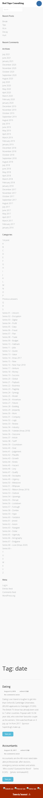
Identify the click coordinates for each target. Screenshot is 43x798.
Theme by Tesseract (20, 794)
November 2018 (9, 151)
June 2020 (6, 85)
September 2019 (9, 116)
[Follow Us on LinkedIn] (8, 788)
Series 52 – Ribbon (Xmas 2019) (15, 489)
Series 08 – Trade (9, 337)
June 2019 (6, 127)
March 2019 (7, 137)
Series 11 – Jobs (9, 347)
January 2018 (7, 186)
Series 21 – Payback (10, 382)
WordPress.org (8, 595)
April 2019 (6, 134)
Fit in (4, 28)
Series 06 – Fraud (9, 330)
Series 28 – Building (10, 406)
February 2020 (8, 99)
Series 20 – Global (10, 378)
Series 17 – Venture (10, 368)
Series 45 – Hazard (10, 465)
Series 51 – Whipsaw (11, 486)
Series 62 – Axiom (9, 524)
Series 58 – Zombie (10, 510)
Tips (4, 25)
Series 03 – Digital (9, 319)
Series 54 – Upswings (11, 496)
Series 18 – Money (10, 371)
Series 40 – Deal (9, 448)
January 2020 (7, 103)
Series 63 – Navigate (11, 527)
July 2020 (6, 82)
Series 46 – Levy (9, 468)
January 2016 (7, 227)
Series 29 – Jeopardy (11, 410)
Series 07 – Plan (9, 333)
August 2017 (7, 203)
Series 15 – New (9, 361)
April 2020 (6, 92)
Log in (5, 585)
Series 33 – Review (10, 423)
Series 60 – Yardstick (11, 517)
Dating (6, 686)
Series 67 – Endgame (11, 541)
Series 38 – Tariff (9, 441)
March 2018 (7, 179)
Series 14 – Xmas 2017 (12, 358)
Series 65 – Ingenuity (11, 534)
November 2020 (9, 68)
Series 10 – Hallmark (11, 344)
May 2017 (6, 213)
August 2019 (7, 120)
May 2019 (6, 130)
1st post (5, 240)
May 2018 (6, 172)
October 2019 (8, 113)
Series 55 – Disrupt (10, 500)
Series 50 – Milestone (11, 482)
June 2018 (6, 168)
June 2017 (6, 210)
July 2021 (6, 54)
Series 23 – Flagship (10, 389)
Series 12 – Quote (10, 351)
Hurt (4, 35)
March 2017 (7, 220)
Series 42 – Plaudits (10, 455)
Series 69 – (7, 548)
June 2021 (6, 58)
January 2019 (7, 144)
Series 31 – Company (11, 417)
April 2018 (6, 175)
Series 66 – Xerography (12, 538)
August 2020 (7, 78)
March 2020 (7, 96)
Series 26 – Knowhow (11, 399)
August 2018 (7, 161)
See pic (8, 734)
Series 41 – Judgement (11, 451)
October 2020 (8, 71)
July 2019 (6, 123)
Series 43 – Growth (10, 458)
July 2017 (6, 206)
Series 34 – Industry (10, 427)
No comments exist (12, 695)
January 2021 (7, 61)
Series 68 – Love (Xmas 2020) (14, 545)
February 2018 (8, 182)
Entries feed (7, 588)
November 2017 (9, 193)
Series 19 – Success (10, 375)
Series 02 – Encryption (11, 316)
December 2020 (9, 64)
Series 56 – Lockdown (11, 503)
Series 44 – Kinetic (10, 462)
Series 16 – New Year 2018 (13, 365)
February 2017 (8, 224)
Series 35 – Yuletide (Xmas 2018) (16, 430)
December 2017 (9, 189)
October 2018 (8, 155)
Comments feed (9, 592)
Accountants (9, 745)
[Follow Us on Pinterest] (20, 788)
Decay (5, 32)
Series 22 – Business (11, 385)
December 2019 (9, 106)
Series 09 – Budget (10, 340)
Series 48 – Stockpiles (11, 475)
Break (4, 21)
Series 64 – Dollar (9, 531)
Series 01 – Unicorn (10, 313)
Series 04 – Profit (9, 323)
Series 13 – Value (9, 354)
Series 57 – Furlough (11, 507)
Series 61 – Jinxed (9, 520)
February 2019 (8, 141)
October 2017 (8, 196)
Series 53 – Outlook (10, 493)
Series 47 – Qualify (10, 472)
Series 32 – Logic (9, 420)
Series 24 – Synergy (10, 392)
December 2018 (9, 148)
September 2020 (9, 75)
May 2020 (6, 89)
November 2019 (9, 110)
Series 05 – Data (9, 326)
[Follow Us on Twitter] (31, 788)
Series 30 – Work (9, 413)
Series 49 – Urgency (10, 479)
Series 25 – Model (10, 396)
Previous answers (10, 299)
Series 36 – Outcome (11, 434)
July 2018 (6, 165)
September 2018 (9, 158)
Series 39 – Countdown (12, 444)
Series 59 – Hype (9, 514)
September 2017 (9, 200)
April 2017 (6, 217)
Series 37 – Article (9, 437)
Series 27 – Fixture (10, 403)
